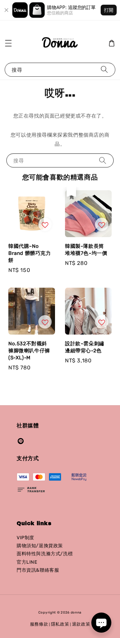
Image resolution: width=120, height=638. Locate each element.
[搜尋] (104, 69)
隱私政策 (60, 624)
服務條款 (39, 624)
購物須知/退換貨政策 (40, 546)
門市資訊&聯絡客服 (38, 570)
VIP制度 (25, 538)
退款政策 (81, 624)
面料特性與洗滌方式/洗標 (45, 554)
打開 (108, 10)
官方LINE (27, 562)
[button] (8, 43)
